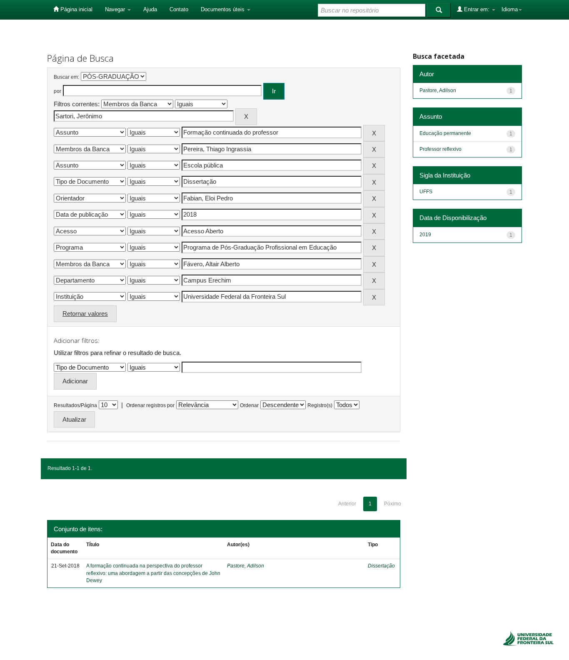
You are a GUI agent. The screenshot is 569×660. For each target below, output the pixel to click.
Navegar (116, 9)
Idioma (510, 9)
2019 (425, 235)
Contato (179, 9)
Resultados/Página (75, 405)
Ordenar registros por (150, 405)
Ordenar (249, 405)
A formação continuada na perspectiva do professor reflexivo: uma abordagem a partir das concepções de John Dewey (153, 573)
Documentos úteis (223, 9)
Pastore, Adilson (245, 566)
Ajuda (150, 9)
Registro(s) (319, 405)
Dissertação (381, 566)
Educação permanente (445, 133)
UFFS (425, 192)
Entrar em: (476, 9)
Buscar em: (66, 77)
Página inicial (75, 9)
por (57, 91)
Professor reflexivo (440, 149)
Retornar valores (85, 313)
